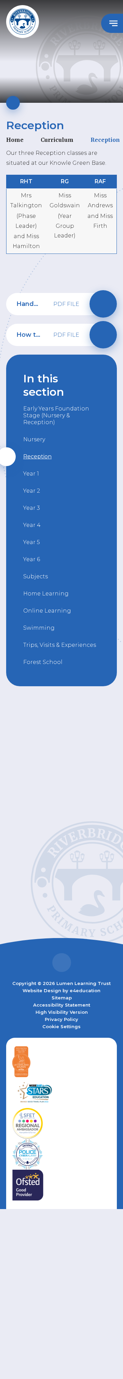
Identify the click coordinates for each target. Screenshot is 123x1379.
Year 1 (31, 473)
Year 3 (31, 508)
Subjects (35, 576)
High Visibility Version (62, 1012)
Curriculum (57, 139)
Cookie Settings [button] (61, 1026)
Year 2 (31, 491)
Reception (105, 139)
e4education (85, 990)
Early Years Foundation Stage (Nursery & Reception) (56, 415)
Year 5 (31, 542)
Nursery (34, 439)
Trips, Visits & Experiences (59, 645)
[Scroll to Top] (61, 962)
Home (15, 139)
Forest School (43, 662)
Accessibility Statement (61, 1005)
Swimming (39, 628)
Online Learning (47, 610)
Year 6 (31, 559)
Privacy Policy (61, 1019)
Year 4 (32, 525)
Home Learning (46, 593)
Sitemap (62, 997)
